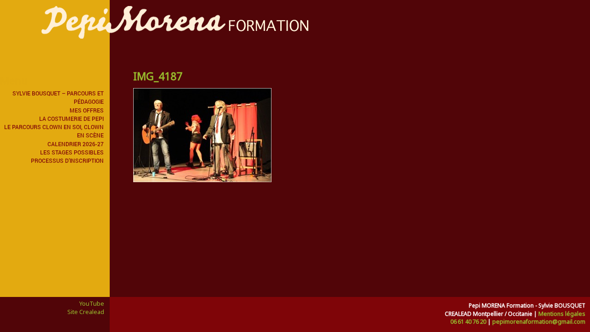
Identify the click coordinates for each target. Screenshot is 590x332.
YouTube (91, 303)
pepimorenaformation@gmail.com (538, 322)
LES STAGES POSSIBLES (72, 152)
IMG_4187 (158, 76)
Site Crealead (85, 312)
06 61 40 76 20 (468, 322)
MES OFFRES (87, 110)
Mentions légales (561, 314)
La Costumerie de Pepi (71, 118)
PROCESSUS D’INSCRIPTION (67, 160)
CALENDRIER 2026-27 (75, 144)
